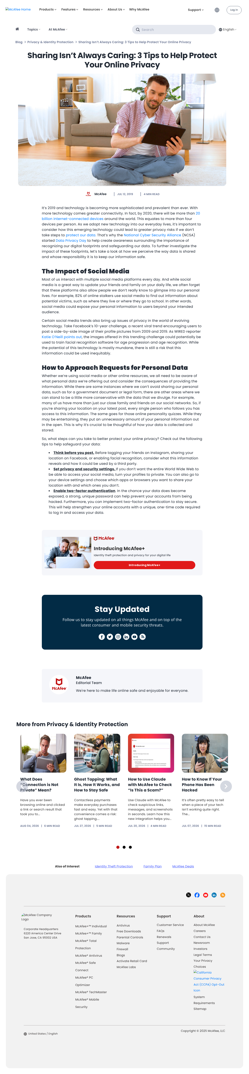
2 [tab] (124, 847)
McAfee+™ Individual (91, 926)
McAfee (101, 194)
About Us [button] (115, 9)
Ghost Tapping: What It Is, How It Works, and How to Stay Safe (97, 784)
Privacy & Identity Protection (50, 42)
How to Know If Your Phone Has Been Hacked (202, 784)
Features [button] (68, 9)
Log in (234, 10)
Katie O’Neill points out (62, 337)
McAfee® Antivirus (88, 956)
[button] (218, 8)
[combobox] (227, 29)
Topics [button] (32, 29)
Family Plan (153, 866)
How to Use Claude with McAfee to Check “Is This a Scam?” (150, 784)
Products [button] (46, 9)
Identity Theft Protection (114, 866)
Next (226, 786)
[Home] (17, 29)
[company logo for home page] (18, 9)
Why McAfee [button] (139, 9)
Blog (19, 42)
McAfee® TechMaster (91, 992)
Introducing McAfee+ (144, 565)
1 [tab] (117, 847)
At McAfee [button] (57, 29)
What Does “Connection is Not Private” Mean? (39, 784)
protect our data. (81, 235)
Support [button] (194, 10)
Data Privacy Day (71, 240)
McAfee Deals (183, 866)
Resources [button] (91, 9)
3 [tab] (130, 847)
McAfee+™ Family (88, 934)
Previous (22, 786)
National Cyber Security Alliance (152, 235)
